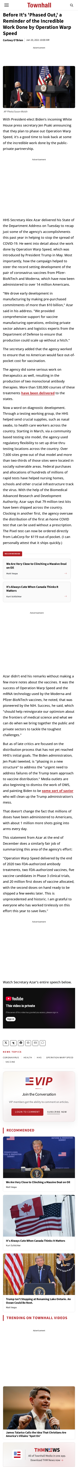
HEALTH (28, 1057)
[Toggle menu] (6, 5)
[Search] (71, 5)
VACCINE (10, 1061)
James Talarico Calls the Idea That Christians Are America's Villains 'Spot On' (36, 1434)
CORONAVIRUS (11, 1057)
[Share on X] (6, 1043)
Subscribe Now (57, 1112)
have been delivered (38, 393)
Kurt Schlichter (13, 1245)
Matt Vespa (11, 1187)
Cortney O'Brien (13, 40)
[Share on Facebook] (21, 1043)
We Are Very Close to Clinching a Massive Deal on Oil (38, 1182)
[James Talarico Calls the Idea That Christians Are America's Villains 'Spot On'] (39, 1408)
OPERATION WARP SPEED (59, 1057)
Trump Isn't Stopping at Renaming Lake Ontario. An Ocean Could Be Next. (38, 1301)
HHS (39, 1057)
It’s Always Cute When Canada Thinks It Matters (35, 1241)
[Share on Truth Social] (13, 1043)
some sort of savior (57, 791)
